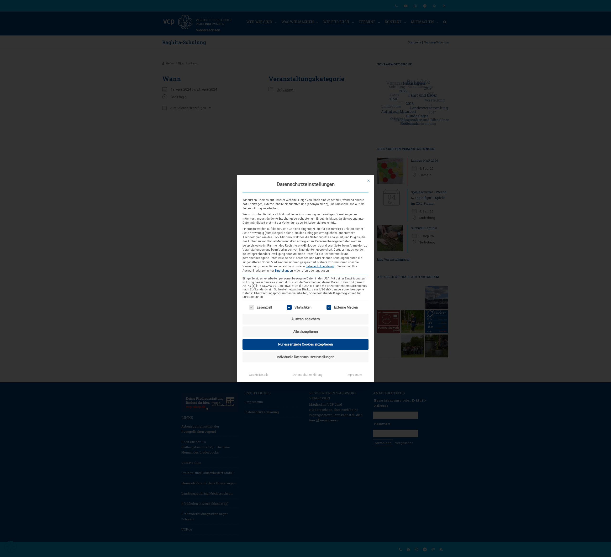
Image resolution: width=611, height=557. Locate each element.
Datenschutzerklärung (320, 266)
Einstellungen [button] (284, 270)
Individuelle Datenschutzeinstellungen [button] (305, 357)
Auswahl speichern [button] (305, 319)
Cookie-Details (259, 374)
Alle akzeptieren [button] (305, 332)
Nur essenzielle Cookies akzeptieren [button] (305, 344)
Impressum (354, 374)
